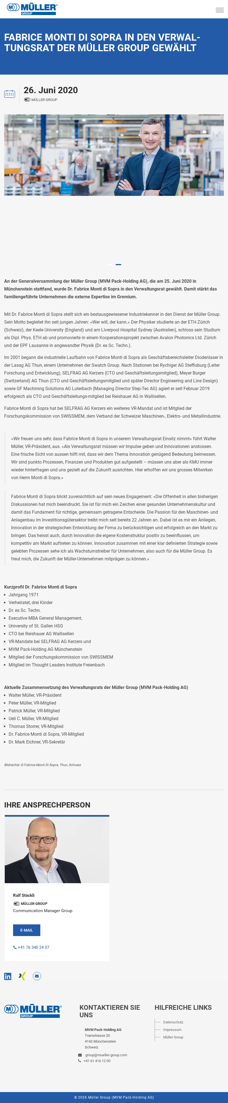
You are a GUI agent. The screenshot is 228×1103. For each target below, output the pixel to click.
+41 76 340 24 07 (33, 947)
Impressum (172, 1030)
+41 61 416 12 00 (97, 1061)
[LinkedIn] (8, 976)
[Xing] (22, 976)
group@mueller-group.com (106, 1055)
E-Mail (26, 930)
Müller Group (173, 1037)
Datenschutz (173, 1022)
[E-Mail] (37, 976)
